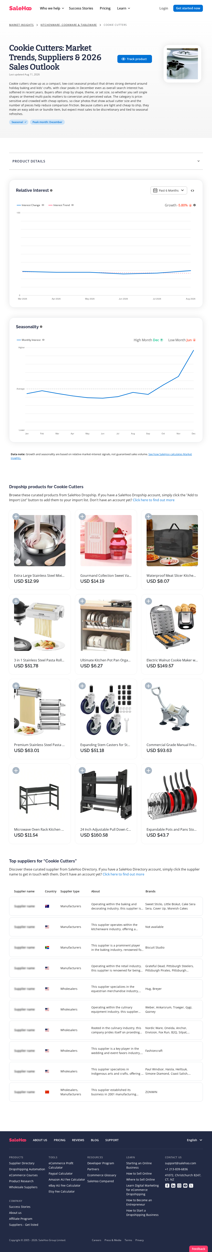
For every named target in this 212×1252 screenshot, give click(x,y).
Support (112, 1140)
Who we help (50, 8)
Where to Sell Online (140, 1179)
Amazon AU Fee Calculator (67, 1179)
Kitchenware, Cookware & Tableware (69, 25)
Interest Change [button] (31, 205)
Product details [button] (28, 161)
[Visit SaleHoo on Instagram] (179, 1185)
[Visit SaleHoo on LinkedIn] (173, 1185)
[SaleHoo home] (17, 1140)
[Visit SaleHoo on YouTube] (185, 1185)
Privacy (139, 1240)
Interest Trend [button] (61, 205)
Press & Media (113, 1240)
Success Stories (81, 8)
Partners (93, 1169)
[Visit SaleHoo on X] (191, 1185)
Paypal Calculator (61, 1173)
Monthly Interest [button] (31, 340)
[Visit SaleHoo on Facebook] (167, 1185)
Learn (121, 8)
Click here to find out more (154, 500)
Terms (128, 1240)
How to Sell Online (139, 1173)
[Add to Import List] (15, 516)
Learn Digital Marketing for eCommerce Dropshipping (142, 1189)
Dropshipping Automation (27, 1169)
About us (15, 1213)
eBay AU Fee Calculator (65, 1185)
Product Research (21, 1181)
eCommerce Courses (23, 1175)
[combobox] (169, 190)
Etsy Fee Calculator (62, 1191)
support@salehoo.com (180, 1163)
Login (163, 8)
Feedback (198, 1249)
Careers (96, 1240)
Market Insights (21, 25)
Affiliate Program (20, 1219)
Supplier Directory (21, 1163)
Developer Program (100, 1163)
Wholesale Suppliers (23, 1187)
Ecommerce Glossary (101, 1175)
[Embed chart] (192, 190)
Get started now (188, 8)
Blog (95, 1140)
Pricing (105, 8)
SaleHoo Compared (100, 1181)
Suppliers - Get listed (23, 1225)
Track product (137, 59)
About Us (40, 1140)
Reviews (78, 1140)
